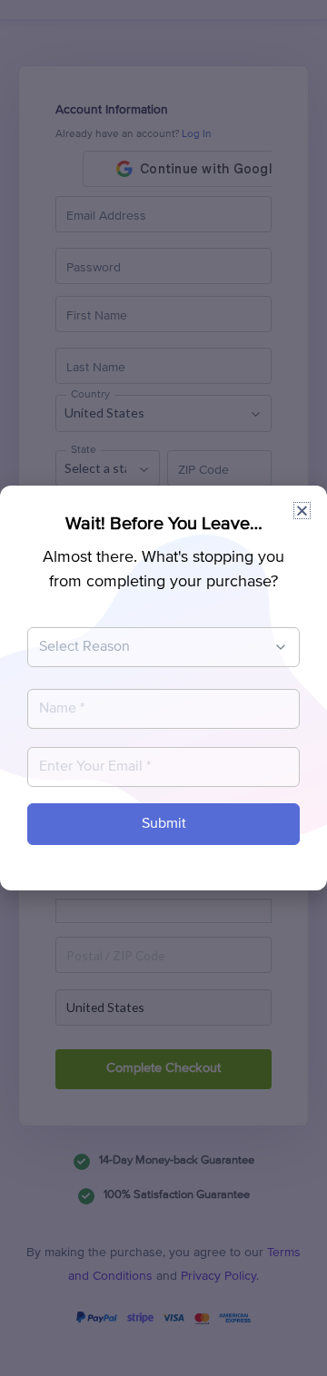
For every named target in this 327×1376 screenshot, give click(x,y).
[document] (163, 688)
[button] (302, 510)
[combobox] (154, 647)
